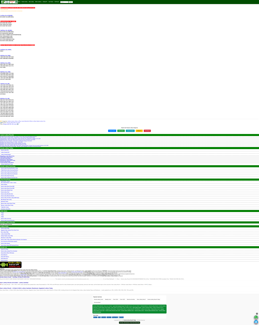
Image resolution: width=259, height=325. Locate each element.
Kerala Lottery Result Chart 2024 (7, 188)
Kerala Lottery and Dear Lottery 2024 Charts (10, 197)
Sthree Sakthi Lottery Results (6, 157)
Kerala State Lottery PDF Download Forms (10, 245)
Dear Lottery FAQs (4, 232)
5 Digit (2, 216)
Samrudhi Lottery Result (5, 158)
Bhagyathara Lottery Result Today (7, 156)
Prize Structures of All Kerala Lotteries (9, 241)
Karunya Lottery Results (5, 161)
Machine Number (131, 299)
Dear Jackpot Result (63, 272)
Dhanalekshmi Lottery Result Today (7, 160)
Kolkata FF (139, 130)
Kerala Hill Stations (5, 256)
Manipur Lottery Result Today (7, 205)
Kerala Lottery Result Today (154, 299)
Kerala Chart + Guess (5, 181)
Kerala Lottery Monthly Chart (7, 193)
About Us (95, 317)
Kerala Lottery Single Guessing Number (9, 171)
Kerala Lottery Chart (5, 192)
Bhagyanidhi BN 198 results (10, 124)
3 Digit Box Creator (5, 207)
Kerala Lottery (112, 130)
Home (19, 1)
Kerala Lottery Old (4, 150)
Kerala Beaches (4, 254)
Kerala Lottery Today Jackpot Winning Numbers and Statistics (14, 239)
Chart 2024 (115, 299)
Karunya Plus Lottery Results (6, 159)
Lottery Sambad (130, 130)
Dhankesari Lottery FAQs (6, 237)
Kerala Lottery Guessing (6, 218)
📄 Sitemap (121, 317)
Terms (99, 317)
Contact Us (109, 317)
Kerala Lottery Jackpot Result (19, 271)
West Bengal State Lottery (6, 199)
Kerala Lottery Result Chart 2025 (7, 186)
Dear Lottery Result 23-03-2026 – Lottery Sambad (14, 282)
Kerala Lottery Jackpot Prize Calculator (9, 251)
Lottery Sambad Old (5, 152)
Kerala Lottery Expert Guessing (7, 175)
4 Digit (2, 214)
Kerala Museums (4, 258)
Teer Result (147, 130)
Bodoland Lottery (4, 201)
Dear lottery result (137, 307)
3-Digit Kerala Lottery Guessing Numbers (9, 170)
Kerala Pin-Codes (4, 249)
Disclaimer (103, 317)
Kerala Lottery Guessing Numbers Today (9, 168)
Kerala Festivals (4, 260)
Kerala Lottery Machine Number (7, 195)
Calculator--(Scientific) (5, 209)
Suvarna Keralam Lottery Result (7, 162)
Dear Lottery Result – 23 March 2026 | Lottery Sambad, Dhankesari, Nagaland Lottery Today (26, 288)
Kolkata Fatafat (24, 274)
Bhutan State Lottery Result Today (8, 203)
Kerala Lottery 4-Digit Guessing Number (9, 173)
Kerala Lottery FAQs (5, 228)
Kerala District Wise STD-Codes (7, 252)
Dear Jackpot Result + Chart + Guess (8, 182)
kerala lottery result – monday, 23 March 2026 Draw (14, 277)
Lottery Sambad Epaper (6, 154)
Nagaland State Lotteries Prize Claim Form (10, 230)
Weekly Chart (108, 299)
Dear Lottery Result (141, 299)
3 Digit (2, 212)
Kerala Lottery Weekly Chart (6, 190)
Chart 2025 (122, 299)
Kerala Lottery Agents (5, 243)
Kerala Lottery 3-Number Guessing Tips (9, 177)
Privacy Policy (115, 317)
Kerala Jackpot (4, 184)
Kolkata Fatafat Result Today (7, 164)
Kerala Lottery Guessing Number (8, 220)
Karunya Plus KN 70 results (13, 122)
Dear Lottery (121, 130)
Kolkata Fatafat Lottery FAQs (7, 235)
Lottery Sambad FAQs (5, 233)
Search (70, 2)
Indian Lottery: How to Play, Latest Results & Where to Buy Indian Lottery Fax (26, 121)
